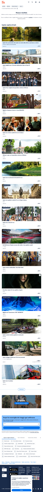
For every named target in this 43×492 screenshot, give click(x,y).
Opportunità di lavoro (28, 471)
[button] (21, 37)
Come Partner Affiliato (35, 472)
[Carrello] (32, 2)
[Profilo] (39, 2)
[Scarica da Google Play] (13, 469)
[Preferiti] (28, 2)
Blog (27, 473)
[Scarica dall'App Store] (13, 474)
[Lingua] (36, 2)
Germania (7, 462)
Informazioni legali (22, 470)
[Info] (17, 9)
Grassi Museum (5, 463)
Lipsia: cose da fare (25, 462)
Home (3, 462)
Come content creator (35, 470)
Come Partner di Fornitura (36, 468)
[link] (21, 37)
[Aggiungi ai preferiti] (40, 28)
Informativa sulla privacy (34, 432)
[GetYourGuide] (3, 2)
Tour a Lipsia (33, 462)
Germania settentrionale (15, 462)
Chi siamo (28, 468)
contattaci (30, 17)
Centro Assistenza (22, 468)
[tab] (9, 437)
